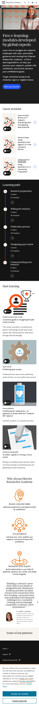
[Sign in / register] (28, 2)
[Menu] (36, 2)
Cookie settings (26, 681)
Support (5, 654)
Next (37, 602)
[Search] (24, 2)
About (5, 649)
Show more (12, 202)
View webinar (34, 122)
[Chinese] (32, 2)
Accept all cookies (19, 693)
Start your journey (11, 86)
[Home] (13, 2)
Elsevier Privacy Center (10, 660)
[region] (19, 685)
